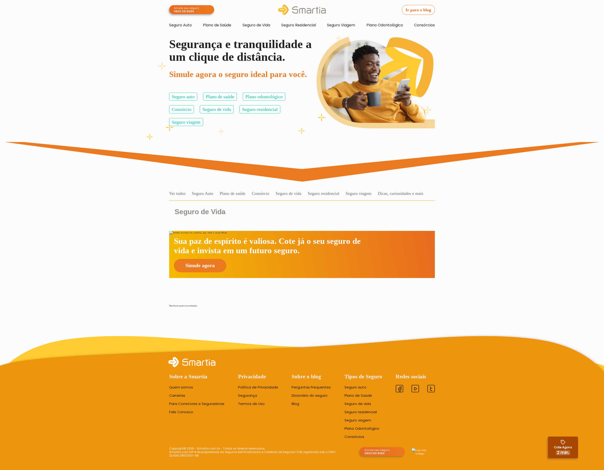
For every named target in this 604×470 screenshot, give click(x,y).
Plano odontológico (264, 96)
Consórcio (181, 109)
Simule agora (200, 265)
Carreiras (177, 395)
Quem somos (181, 387)
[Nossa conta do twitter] (431, 389)
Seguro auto (183, 96)
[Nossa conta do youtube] (415, 389)
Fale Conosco (181, 411)
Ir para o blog (418, 10)
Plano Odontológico (384, 25)
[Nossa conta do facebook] (399, 389)
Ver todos (177, 193)
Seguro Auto (180, 25)
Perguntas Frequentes (311, 387)
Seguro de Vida (256, 25)
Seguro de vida (216, 109)
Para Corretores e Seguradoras (196, 403)
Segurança (247, 395)
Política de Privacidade (258, 387)
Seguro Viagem (341, 25)
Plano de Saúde (217, 25)
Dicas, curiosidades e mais (400, 193)
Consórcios (424, 25)
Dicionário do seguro (309, 395)
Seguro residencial (260, 109)
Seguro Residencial (298, 25)
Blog (295, 403)
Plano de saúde (220, 96)
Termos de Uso (251, 403)
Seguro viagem (186, 122)
